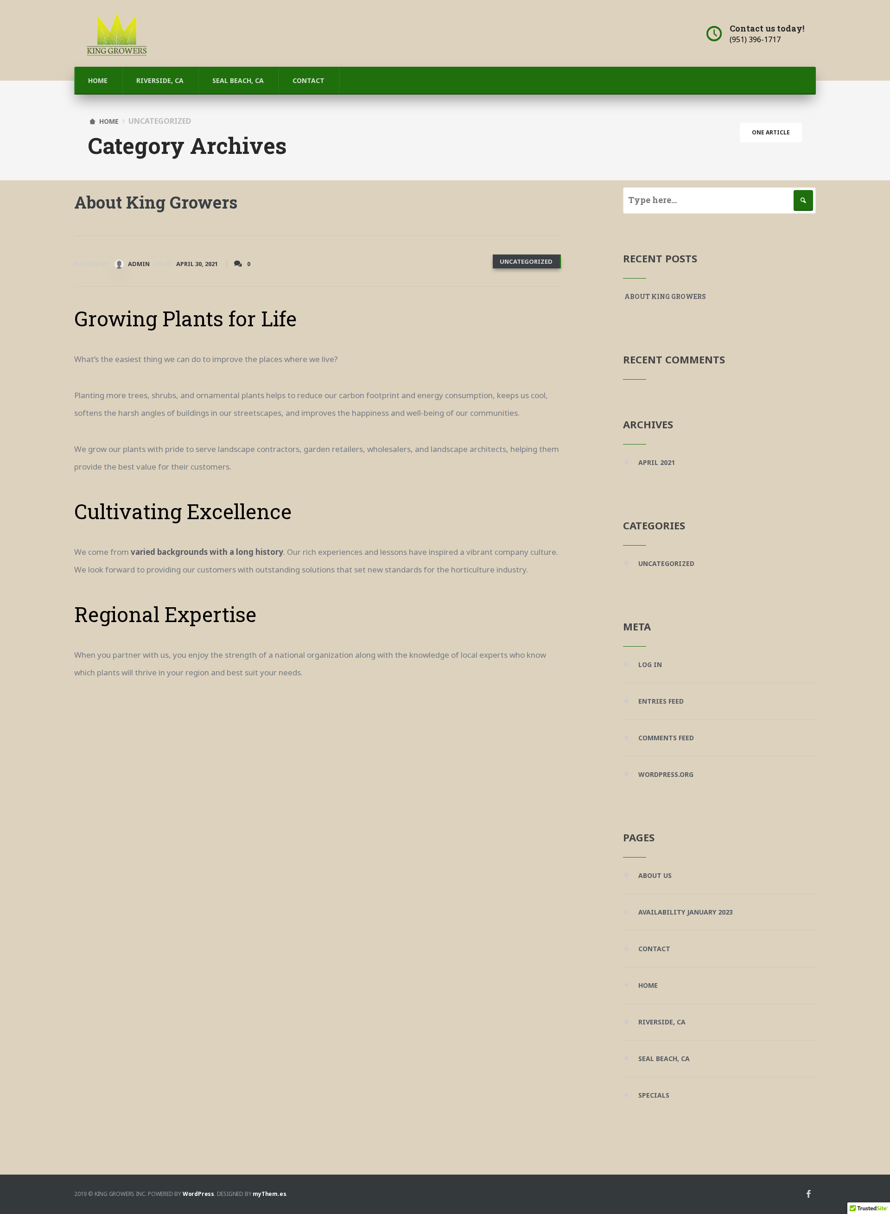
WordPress (198, 1194)
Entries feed (661, 701)
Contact (308, 80)
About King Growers (155, 202)
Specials (653, 1095)
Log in (650, 664)
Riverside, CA (160, 80)
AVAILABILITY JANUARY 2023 (685, 912)
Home (98, 80)
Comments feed (666, 737)
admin (138, 264)
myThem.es (269, 1194)
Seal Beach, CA (238, 80)
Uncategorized (526, 261)
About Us (655, 875)
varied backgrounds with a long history (207, 552)
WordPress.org (665, 774)
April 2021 (656, 462)
